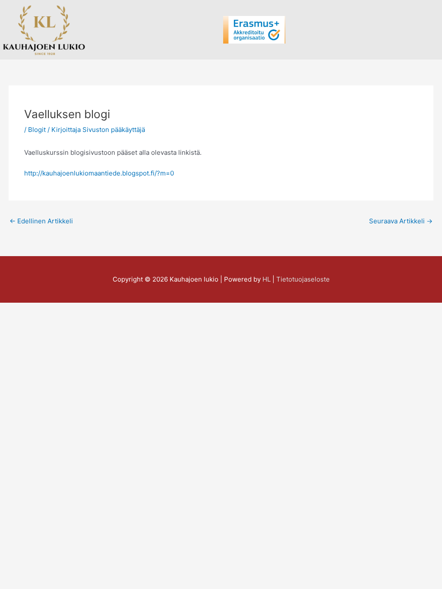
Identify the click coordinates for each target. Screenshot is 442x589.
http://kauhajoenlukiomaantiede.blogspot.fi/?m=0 (99, 173)
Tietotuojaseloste (303, 279)
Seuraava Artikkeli (401, 221)
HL (266, 279)
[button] (213, 30)
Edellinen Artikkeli (41, 221)
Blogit (37, 129)
